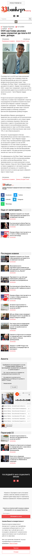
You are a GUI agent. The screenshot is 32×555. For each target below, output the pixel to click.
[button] (16, 21)
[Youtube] (17, 16)
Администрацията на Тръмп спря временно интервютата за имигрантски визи (20, 215)
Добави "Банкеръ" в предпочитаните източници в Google (16, 188)
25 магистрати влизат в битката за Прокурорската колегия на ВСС (19, 306)
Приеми (16, 548)
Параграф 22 (7, 432)
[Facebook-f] (14, 481)
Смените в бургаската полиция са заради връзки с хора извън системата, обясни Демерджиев (20, 337)
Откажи (16, 552)
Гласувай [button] (13, 387)
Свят (11, 28)
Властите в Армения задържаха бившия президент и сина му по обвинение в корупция (20, 458)
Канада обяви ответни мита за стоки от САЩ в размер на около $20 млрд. (20, 233)
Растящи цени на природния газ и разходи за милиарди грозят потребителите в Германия (19, 326)
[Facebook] (14, 16)
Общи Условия (13, 543)
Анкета (4, 359)
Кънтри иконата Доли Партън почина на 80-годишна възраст (20, 224)
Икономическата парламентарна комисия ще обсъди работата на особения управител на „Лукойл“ (20, 268)
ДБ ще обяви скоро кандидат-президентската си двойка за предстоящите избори (20, 315)
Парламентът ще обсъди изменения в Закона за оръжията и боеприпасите (19, 278)
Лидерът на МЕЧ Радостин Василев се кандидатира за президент (19, 347)
